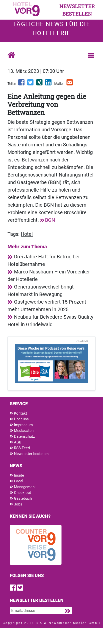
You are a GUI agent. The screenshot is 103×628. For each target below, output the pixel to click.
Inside (18, 475)
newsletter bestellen (77, 10)
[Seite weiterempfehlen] (70, 84)
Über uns (21, 419)
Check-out (22, 492)
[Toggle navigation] (91, 55)
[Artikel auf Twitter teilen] (30, 84)
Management (24, 487)
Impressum (23, 425)
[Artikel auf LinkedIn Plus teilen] (48, 84)
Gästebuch (22, 498)
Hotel (27, 234)
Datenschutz (24, 436)
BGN (50, 220)
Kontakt (20, 413)
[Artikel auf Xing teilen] (39, 84)
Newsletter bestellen (30, 453)
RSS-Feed (21, 448)
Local (18, 481)
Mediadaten (23, 430)
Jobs (17, 504)
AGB (17, 442)
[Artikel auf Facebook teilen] (21, 84)
